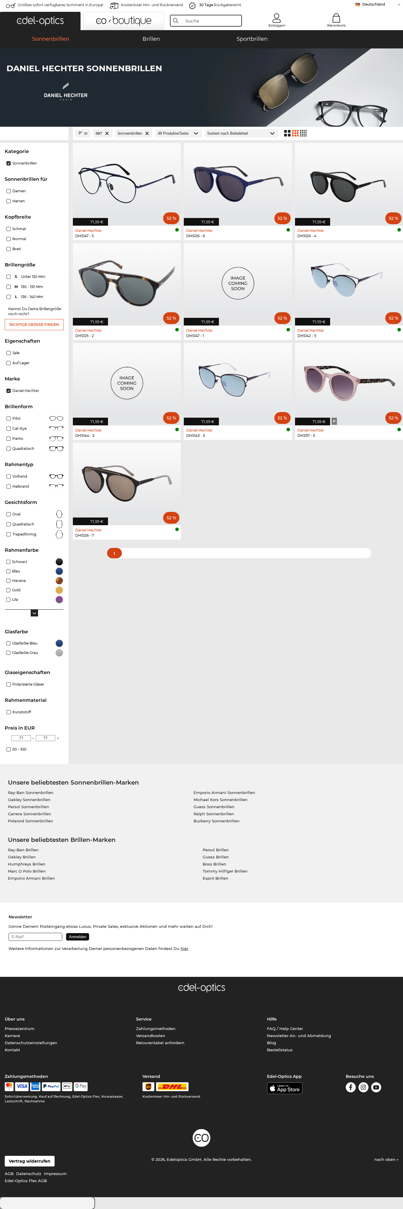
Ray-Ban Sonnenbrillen (30, 792)
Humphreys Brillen (26, 864)
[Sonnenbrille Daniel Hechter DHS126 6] (238, 181)
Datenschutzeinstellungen (31, 1042)
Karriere (12, 1035)
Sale (15, 353)
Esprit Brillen (215, 878)
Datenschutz (28, 1173)
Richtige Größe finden (34, 324)
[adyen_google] (81, 1086)
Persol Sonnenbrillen (28, 806)
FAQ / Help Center (285, 1028)
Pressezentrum (20, 1028)
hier (184, 948)
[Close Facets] (34, 133)
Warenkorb (336, 25)
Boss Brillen (214, 864)
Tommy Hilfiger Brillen (225, 871)
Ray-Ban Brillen (23, 849)
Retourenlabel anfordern (160, 1042)
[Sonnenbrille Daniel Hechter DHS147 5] (127, 181)
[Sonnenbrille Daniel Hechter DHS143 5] (238, 381)
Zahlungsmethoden (156, 1028)
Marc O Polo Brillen (27, 871)
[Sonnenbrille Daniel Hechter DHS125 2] (127, 281)
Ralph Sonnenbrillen (214, 813)
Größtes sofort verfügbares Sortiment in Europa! (60, 5)
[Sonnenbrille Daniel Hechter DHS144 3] (127, 381)
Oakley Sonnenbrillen (29, 799)
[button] (40, 21)
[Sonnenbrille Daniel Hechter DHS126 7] (127, 481)
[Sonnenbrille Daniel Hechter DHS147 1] (238, 281)
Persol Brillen (216, 849)
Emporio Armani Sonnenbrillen (224, 792)
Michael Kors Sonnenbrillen (221, 799)
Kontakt (12, 1049)
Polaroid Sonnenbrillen (30, 821)
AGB (9, 1173)
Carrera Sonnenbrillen (29, 813)
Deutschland (373, 4)
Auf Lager (21, 363)
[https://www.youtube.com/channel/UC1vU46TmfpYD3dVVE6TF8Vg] (376, 1088)
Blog (271, 1042)
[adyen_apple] (67, 1086)
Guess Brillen (216, 857)
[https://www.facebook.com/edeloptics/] (351, 1088)
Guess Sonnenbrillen (214, 806)
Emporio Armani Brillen (31, 878)
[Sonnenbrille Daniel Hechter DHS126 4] (349, 181)
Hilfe (272, 1019)
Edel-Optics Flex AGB (26, 1180)
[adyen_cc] (9, 1086)
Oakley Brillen (22, 857)
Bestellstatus (280, 1049)
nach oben (385, 1159)
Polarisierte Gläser (28, 684)
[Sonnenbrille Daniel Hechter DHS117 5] (349, 381)
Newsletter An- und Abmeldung (299, 1035)
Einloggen (276, 25)
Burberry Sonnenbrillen (217, 821)
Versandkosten (150, 1035)
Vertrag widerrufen (29, 1161)
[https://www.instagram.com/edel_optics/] (363, 1088)
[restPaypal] (51, 1086)
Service (144, 1019)
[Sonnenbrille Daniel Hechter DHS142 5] (349, 281)
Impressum (55, 1173)
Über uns (14, 1019)
